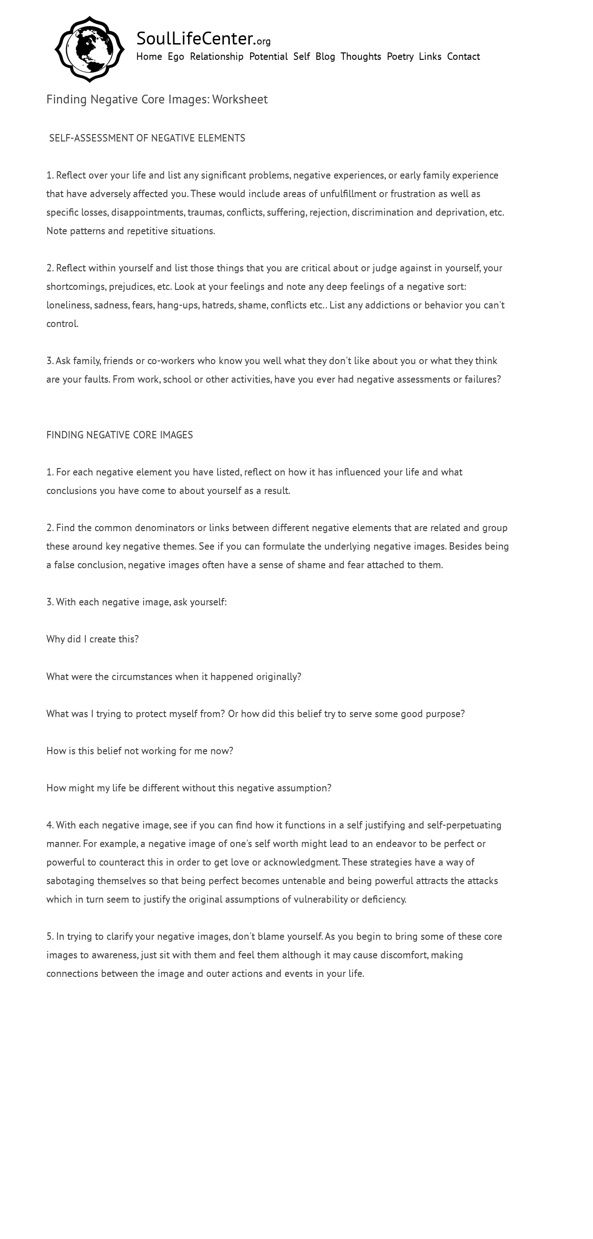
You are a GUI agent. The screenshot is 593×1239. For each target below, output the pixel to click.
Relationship (217, 56)
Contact (463, 56)
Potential (268, 56)
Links (430, 56)
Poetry (400, 56)
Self (301, 56)
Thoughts (361, 56)
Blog (325, 56)
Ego (176, 56)
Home (149, 56)
